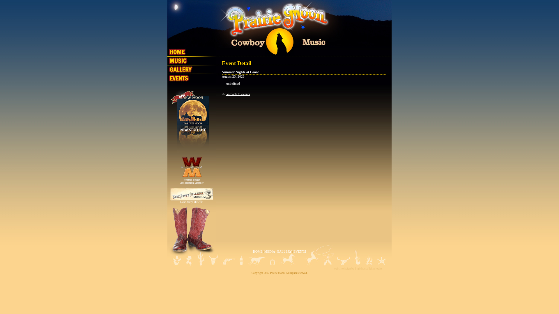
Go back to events (238, 94)
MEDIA (269, 251)
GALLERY (284, 251)
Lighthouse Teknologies (369, 268)
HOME (258, 251)
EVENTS (299, 251)
